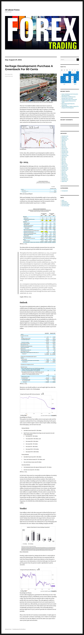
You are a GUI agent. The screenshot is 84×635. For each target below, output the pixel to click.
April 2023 (64, 162)
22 (69, 79)
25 (77, 79)
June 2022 (64, 171)
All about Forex (12, 10)
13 (64, 77)
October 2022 (64, 170)
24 (75, 79)
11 (77, 74)
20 (64, 79)
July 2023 (63, 158)
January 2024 (64, 149)
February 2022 (65, 176)
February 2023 (65, 165)
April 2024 (64, 145)
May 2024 (64, 144)
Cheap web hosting (65, 204)
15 (69, 77)
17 (74, 77)
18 (77, 77)
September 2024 (65, 138)
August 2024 (64, 140)
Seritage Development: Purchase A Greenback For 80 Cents (29, 67)
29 (69, 81)
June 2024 (64, 143)
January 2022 (64, 177)
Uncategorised (65, 190)
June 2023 (64, 159)
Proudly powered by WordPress (19, 629)
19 (61, 79)
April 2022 (64, 173)
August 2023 (64, 156)
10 (74, 74)
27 (64, 81)
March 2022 (64, 174)
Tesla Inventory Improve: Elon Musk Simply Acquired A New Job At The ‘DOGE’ (69, 101)
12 (61, 77)
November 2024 (65, 136)
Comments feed (65, 203)
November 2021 (65, 180)
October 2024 (64, 137)
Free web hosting (65, 205)
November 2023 (65, 152)
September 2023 (65, 155)
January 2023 (64, 166)
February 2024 (65, 148)
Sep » (75, 84)
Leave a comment (9, 76)
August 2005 (64, 181)
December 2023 (65, 151)
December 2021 (65, 178)
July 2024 (63, 141)
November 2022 (65, 169)
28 (67, 81)
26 (61, 81)
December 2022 (65, 167)
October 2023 (64, 154)
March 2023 (64, 163)
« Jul (64, 84)
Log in (63, 200)
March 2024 (64, 147)
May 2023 (64, 160)
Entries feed (64, 201)
